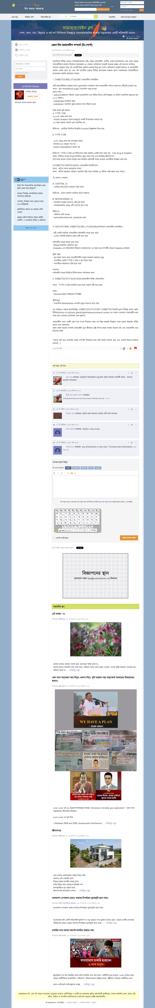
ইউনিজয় (84, 468)
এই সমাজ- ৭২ (58, 613)
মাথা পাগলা (62, 935)
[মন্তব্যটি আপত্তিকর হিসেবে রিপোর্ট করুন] (136, 372)
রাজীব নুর (61, 619)
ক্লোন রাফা (61, 686)
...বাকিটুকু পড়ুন (74, 670)
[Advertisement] (30, 141)
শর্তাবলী (107, 398)
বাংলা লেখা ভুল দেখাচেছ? (129, 17)
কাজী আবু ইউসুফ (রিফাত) (67, 903)
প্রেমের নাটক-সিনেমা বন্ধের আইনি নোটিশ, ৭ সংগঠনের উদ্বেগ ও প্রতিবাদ (31, 218)
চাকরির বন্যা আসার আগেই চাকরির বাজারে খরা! (73, 930)
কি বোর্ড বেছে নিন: (58, 468)
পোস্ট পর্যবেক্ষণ (62, 538)
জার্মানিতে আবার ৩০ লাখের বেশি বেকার (30, 210)
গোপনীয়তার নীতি (84, 1003)
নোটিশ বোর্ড (23, 55)
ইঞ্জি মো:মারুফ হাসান (74, 395)
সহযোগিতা (112, 17)
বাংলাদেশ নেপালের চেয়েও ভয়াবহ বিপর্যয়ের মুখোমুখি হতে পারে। (80, 897)
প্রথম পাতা (15, 17)
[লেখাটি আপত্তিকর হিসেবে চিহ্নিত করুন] (135, 348)
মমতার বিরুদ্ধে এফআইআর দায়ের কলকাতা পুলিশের (30, 194)
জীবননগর (56, 830)
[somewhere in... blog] (28, 6)
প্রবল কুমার (70, 429)
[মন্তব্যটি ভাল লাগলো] (131, 372)
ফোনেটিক (76, 468)
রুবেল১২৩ (70, 447)
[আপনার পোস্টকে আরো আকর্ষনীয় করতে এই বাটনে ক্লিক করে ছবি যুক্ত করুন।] (71, 473)
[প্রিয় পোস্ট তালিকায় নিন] (130, 348)
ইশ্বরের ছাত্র (70, 413)
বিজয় (90, 468)
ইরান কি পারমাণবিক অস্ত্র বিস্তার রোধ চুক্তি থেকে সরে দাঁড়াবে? (31, 186)
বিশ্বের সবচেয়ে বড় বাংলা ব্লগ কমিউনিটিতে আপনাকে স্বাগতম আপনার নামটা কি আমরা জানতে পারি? (90, 3)
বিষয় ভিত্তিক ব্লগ (46, 17)
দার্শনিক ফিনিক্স (31, 92)
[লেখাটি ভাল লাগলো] (124, 348)
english (97, 468)
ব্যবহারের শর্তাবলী (72, 1003)
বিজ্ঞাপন (94, 1003)
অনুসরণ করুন (32, 96)
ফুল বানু (69, 377)
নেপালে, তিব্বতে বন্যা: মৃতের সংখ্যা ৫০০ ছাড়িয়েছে (30, 202)
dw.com (33, 228)
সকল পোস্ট (23, 44)
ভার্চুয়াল (68, 468)
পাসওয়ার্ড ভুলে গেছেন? (126, 10)
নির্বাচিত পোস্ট (29, 17)
